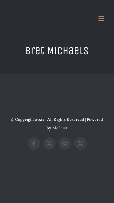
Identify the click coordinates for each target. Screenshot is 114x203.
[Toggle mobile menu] (101, 18)
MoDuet (59, 128)
